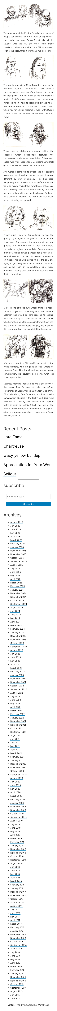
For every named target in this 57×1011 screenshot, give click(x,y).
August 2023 (16, 650)
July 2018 (15, 867)
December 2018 (18, 849)
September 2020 (18, 774)
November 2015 (18, 980)
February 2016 (17, 970)
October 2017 (17, 899)
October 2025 (17, 557)
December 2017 (18, 891)
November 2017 (18, 895)
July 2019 (15, 824)
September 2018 (18, 860)
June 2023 (15, 657)
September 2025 (18, 561)
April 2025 (15, 579)
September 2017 (18, 902)
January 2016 (16, 973)
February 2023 (17, 671)
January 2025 (17, 589)
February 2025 (17, 586)
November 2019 (18, 810)
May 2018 (15, 874)
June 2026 (15, 529)
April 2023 (15, 664)
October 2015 (17, 984)
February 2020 (17, 799)
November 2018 (18, 852)
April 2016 (15, 963)
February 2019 (17, 842)
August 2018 (16, 863)
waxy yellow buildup (21, 455)
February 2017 (17, 927)
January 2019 (16, 845)
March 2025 (16, 582)
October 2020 (17, 771)
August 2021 (16, 735)
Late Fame (13, 437)
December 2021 (18, 721)
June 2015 (15, 998)
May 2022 (15, 703)
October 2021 (17, 728)
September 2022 (18, 689)
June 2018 (15, 870)
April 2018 (15, 877)
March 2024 (16, 625)
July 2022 (15, 696)
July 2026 (15, 526)
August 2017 (16, 906)
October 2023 (17, 643)
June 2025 (15, 572)
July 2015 (15, 995)
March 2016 (16, 966)
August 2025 (16, 565)
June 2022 (15, 700)
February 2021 (17, 756)
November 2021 (18, 725)
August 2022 (16, 692)
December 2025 (18, 550)
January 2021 (16, 760)
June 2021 (15, 742)
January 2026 (17, 547)
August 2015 (16, 991)
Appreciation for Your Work (28, 464)
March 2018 (16, 881)
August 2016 (16, 948)
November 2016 (18, 938)
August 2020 (16, 778)
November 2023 (18, 639)
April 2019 (15, 835)
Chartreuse (13, 446)
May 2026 (15, 533)
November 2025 (18, 554)
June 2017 (15, 913)
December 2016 (18, 934)
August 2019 (16, 820)
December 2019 (18, 806)
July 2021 (15, 739)
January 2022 (17, 717)
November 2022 (18, 682)
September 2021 (18, 732)
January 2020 (17, 803)
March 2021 (16, 753)
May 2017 (15, 916)
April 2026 (15, 536)
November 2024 (18, 597)
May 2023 (15, 661)
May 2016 (15, 959)
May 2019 (15, 831)
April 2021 (15, 749)
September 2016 (18, 945)
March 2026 (16, 540)
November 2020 (18, 767)
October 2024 (17, 600)
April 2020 (15, 792)
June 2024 (15, 614)
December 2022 (18, 678)
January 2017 (16, 931)
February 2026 (17, 543)
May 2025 (15, 575)
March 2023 (16, 668)
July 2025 (15, 568)
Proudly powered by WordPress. (32, 1004)
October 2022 (17, 685)
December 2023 (18, 636)
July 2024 (15, 611)
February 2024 (17, 629)
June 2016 (15, 955)
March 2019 (16, 838)
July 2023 (15, 653)
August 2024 (16, 607)
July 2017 (15, 909)
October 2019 (17, 813)
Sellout (9, 474)
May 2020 (15, 788)
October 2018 (17, 856)
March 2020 (16, 796)
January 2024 (17, 632)
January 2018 (16, 888)
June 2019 (15, 827)
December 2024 (18, 593)
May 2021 (15, 746)
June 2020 (15, 785)
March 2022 (16, 710)
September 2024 (18, 604)
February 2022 (17, 714)
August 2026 (16, 522)
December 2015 (18, 977)
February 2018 (17, 884)
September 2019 (18, 817)
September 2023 (18, 646)
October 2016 (17, 941)
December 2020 (18, 764)
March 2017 (16, 924)
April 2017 (15, 920)
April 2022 (15, 707)
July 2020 (15, 781)
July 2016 (15, 952)
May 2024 (15, 618)
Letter (11, 1004)
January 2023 (17, 675)
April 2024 (15, 621)
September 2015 (18, 987)
